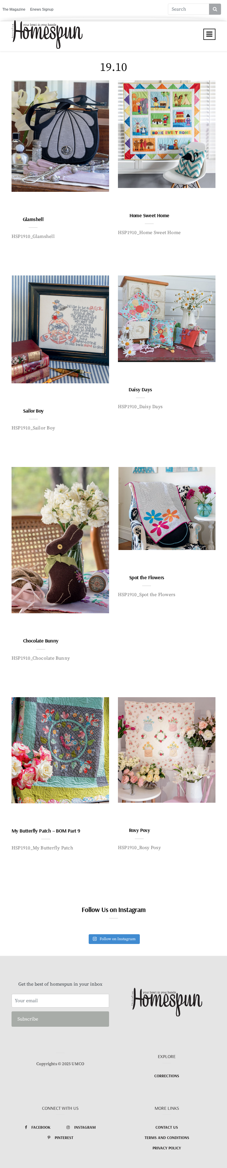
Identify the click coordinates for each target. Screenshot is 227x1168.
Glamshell (33, 219)
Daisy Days (140, 389)
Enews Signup (41, 9)
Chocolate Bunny (41, 640)
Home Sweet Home (149, 215)
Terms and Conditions (167, 1137)
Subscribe (27, 1019)
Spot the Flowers (146, 577)
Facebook (41, 1127)
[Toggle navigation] (209, 34)
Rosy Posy (139, 830)
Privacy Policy (167, 1148)
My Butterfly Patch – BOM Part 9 (46, 830)
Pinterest (64, 1137)
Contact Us (166, 1127)
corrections (166, 1075)
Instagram (85, 1127)
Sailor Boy (33, 410)
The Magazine (13, 9)
